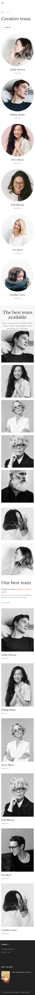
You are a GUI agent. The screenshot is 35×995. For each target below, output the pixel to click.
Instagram (6, 952)
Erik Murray (7, 820)
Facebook (1, 952)
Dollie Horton (8, 655)
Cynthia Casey (9, 930)
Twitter (4, 952)
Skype (9, 952)
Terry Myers (7, 765)
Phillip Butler (8, 710)
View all (8, 27)
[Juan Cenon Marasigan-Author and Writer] (26, 3)
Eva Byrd (6, 875)
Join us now (5, 603)
